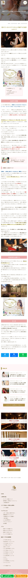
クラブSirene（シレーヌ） (8, 553)
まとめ (8, 94)
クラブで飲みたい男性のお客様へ (8, 505)
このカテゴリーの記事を (13, 405)
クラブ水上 (5, 559)
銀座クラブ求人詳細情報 (6, 537)
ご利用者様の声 (6, 502)
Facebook (14, 355)
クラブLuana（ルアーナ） (8, 543)
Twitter (5, 355)
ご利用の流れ (4, 496)
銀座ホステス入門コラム (8, 530)
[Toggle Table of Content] (19, 89)
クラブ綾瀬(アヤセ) (7, 565)
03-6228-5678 (18, 574)
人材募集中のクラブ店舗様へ (8, 516)
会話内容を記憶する (10, 93)
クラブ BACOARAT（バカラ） (9, 548)
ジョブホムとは (4, 510)
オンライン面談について (8, 499)
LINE (23, 355)
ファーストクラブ (6, 562)
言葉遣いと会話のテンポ (13, 91)
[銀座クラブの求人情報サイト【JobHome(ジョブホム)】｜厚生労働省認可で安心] (3, 3)
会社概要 (5, 523)
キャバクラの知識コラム (8, 534)
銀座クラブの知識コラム (8, 528)
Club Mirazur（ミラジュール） (9, 541)
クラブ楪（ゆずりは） (7, 539)
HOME (2, 493)
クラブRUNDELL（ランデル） (9, 560)
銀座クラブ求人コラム (7, 532)
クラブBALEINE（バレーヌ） (9, 555)
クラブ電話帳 (5, 507)
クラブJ (4, 557)
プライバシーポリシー (7, 521)
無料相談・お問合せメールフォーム (10, 500)
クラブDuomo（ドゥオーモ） (8, 552)
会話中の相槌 (9, 90)
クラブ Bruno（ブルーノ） (8, 550)
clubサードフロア (6, 546)
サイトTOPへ (13, 469)
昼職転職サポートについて (8, 514)
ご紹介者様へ (5, 518)
